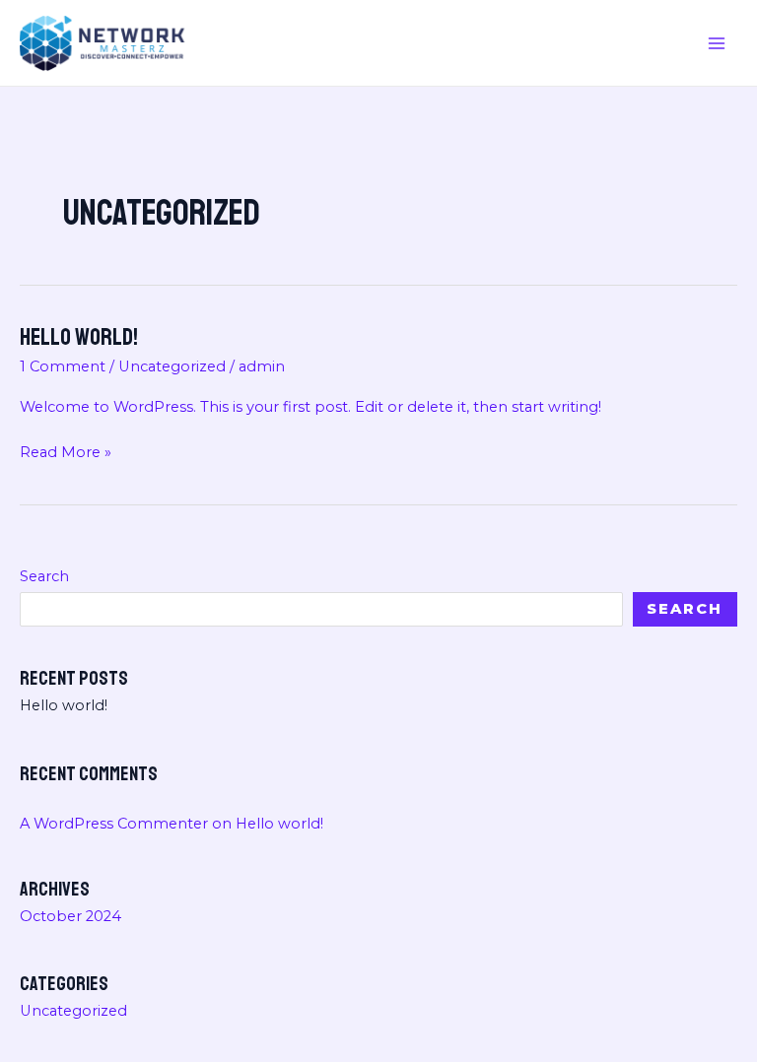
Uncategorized (172, 366)
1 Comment (62, 366)
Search (44, 576)
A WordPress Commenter (114, 823)
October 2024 (70, 916)
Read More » (65, 453)
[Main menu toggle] (716, 43)
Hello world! (79, 337)
